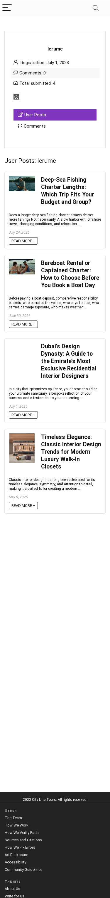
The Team (13, 818)
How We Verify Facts (22, 832)
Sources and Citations (23, 840)
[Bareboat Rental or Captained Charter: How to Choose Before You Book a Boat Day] (22, 262)
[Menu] (7, 8)
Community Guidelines (24, 869)
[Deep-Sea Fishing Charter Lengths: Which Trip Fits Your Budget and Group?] (22, 178)
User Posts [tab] (35, 115)
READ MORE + (23, 241)
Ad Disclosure (16, 855)
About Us (12, 888)
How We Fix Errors (20, 847)
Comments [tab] (35, 126)
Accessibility (15, 862)
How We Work (16, 825)
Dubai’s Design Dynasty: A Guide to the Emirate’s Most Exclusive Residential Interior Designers (68, 361)
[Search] (96, 8)
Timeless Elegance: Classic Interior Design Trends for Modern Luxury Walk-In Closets (71, 452)
